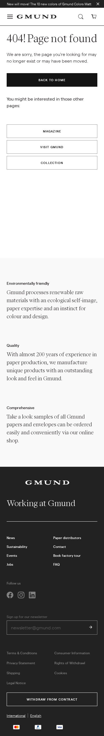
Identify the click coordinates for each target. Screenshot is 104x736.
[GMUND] (37, 16)
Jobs (10, 564)
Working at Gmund (42, 503)
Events (12, 555)
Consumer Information (72, 653)
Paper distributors (67, 537)
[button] (10, 16)
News (11, 537)
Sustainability (17, 546)
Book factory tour (67, 555)
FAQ (56, 564)
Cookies (60, 673)
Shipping (13, 673)
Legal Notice (16, 683)
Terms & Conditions (22, 653)
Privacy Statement (21, 663)
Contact (59, 546)
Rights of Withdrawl (69, 663)
